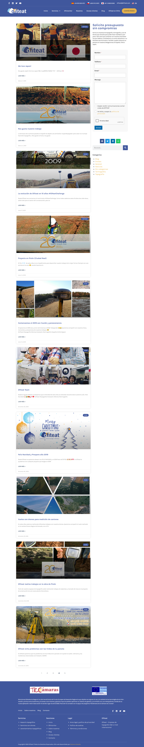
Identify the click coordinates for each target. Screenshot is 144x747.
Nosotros (79, 11)
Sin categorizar (101, 169)
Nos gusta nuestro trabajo (29, 129)
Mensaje (98, 80)
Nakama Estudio (75, 744)
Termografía (100, 172)
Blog (103, 11)
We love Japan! (24, 66)
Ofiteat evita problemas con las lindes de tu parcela (41, 649)
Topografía (99, 174)
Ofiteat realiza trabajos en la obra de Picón (37, 584)
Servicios (55, 11)
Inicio (46, 11)
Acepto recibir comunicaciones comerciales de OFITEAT (111, 107)
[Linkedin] (13, 3)
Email (97, 71)
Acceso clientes (92, 11)
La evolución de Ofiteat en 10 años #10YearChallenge (41, 193)
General (98, 164)
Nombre (98, 53)
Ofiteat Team (23, 390)
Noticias (98, 167)
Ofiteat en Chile (114, 11)
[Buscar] (125, 147)
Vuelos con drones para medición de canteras (38, 519)
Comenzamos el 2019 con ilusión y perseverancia (40, 323)
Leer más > (21, 76)
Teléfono (98, 62)
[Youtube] (20, 3)
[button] (102, 141)
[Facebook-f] (9, 3)
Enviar (98, 128)
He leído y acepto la (108, 113)
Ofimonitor (68, 11)
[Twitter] (16, 3)
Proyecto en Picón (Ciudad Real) (32, 258)
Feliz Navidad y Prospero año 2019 (33, 455)
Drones (98, 161)
